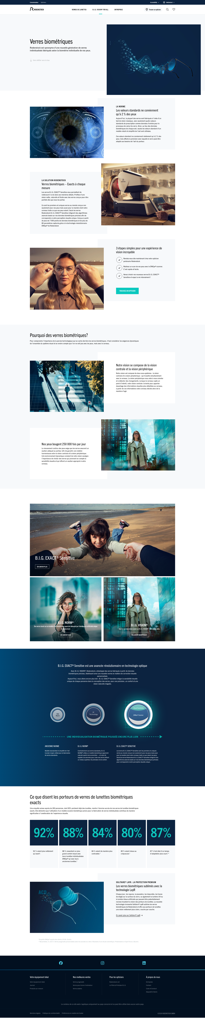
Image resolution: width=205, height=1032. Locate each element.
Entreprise (118, 9)
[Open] (174, 9)
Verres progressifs (78, 982)
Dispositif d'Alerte (151, 992)
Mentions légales (35, 1013)
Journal (32, 985)
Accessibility (153, 2)
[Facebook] (61, 964)
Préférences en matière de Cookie (72, 1013)
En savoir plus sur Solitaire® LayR (128, 915)
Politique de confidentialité (51, 1013)
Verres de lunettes (79, 9)
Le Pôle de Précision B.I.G (117, 985)
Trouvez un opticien (127, 291)
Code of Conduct (151, 988)
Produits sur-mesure (36, 988)
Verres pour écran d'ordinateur (82, 985)
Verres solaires (77, 988)
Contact (148, 985)
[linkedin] (144, 964)
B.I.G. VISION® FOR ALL (100, 9)
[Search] (167, 9)
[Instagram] (102, 964)
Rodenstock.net (114, 982)
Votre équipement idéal (37, 982)
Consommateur (34, 2)
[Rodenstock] (37, 10)
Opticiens (43, 2)
